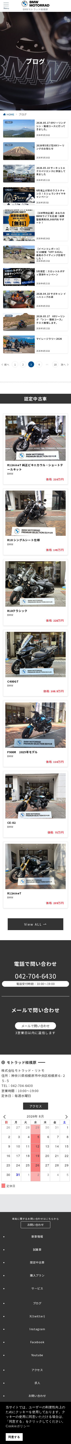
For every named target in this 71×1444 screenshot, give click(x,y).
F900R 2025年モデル (22, 752)
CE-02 (11, 823)
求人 (37, 1383)
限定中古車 (37, 1262)
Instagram (37, 1329)
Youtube (37, 1355)
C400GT (13, 681)
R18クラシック (17, 611)
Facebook (37, 1342)
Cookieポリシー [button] (18, 1426)
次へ (63, 364)
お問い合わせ (37, 1396)
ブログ (37, 1303)
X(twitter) (37, 1316)
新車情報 (37, 1236)
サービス (37, 1288)
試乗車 (37, 1249)
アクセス (37, 1370)
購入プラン (37, 1275)
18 (55, 364)
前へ (6, 364)
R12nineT (14, 893)
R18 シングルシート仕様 (23, 540)
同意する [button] (14, 1436)
